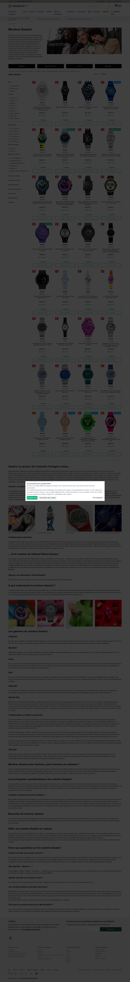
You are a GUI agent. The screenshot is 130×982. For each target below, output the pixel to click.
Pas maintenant (97, 498)
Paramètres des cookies (48, 498)
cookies (55, 486)
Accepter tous (32, 498)
